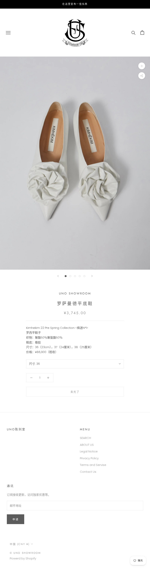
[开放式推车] (142, 32)
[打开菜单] (8, 32)
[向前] (58, 276)
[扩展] (141, 65)
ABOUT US (87, 445)
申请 (15, 519)
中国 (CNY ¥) (20, 544)
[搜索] (133, 32)
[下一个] (92, 276)
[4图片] (80, 276)
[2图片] (70, 276)
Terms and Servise (93, 465)
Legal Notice (89, 451)
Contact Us (88, 472)
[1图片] (66, 276)
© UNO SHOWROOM (25, 553)
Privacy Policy (89, 458)
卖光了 (75, 392)
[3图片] (75, 276)
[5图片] (84, 276)
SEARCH (85, 438)
